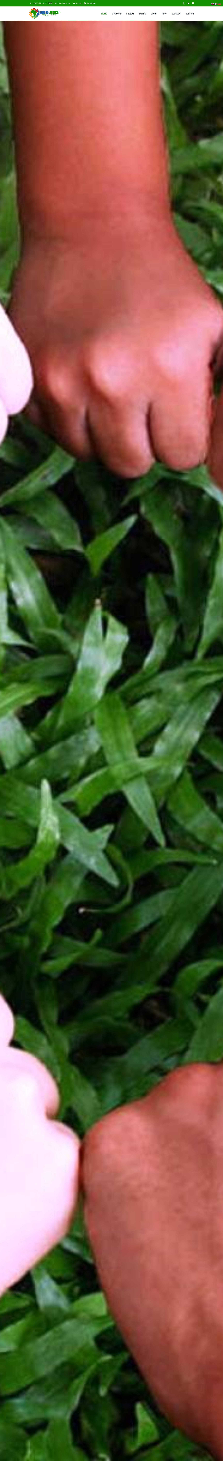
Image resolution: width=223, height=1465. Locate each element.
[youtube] (193, 3)
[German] (219, 4)
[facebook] (184, 3)
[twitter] (188, 3)
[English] (212, 4)
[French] (216, 4)
